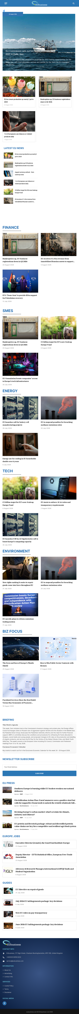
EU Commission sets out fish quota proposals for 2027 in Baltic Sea (29, 52)
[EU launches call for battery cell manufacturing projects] (20, 407)
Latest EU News (14, 148)
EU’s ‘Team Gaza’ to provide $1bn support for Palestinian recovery (20, 296)
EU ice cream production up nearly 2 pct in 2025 (18, 100)
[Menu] (6, 3)
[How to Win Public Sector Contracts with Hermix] (58, 648)
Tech (8, 471)
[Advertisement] (39, 214)
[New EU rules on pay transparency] (8, 915)
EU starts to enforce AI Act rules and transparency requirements (55, 503)
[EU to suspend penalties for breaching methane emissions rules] (58, 407)
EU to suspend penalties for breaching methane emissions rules (56, 423)
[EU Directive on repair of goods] (8, 892)
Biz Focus (12, 631)
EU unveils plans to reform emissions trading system (18, 620)
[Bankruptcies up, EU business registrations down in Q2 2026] (55, 86)
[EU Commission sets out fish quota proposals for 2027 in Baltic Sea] (39, 44)
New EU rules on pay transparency (31, 913)
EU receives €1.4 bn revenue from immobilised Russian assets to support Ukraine (25, 200)
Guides (7, 882)
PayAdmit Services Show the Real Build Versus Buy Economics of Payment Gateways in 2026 (19, 701)
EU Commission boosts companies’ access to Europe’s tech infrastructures (20, 379)
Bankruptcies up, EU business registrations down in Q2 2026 (55, 100)
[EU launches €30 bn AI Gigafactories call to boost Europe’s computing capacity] (20, 524)
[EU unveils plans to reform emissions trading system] (20, 604)
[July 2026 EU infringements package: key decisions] (8, 903)
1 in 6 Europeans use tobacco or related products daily (18, 135)
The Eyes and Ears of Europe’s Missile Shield (18, 664)
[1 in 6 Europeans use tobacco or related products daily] (19, 121)
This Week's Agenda (10, 725)
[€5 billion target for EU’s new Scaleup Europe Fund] (8, 193)
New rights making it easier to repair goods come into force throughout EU (18, 583)
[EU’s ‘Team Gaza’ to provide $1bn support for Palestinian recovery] (20, 281)
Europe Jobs (11, 836)
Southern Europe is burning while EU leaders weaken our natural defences (44, 789)
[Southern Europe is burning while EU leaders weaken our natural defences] (7, 790)
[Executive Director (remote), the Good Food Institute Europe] (8, 845)
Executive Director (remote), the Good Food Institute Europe (43, 843)
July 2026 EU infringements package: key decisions (39, 901)
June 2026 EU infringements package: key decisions (39, 924)
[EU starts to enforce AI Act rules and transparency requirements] (58, 488)
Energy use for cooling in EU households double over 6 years (19, 460)
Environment (16, 551)
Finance (11, 227)
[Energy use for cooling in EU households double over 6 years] (20, 444)
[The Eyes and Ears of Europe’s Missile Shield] (21, 648)
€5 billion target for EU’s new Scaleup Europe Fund (26, 191)
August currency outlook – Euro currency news (24, 173)
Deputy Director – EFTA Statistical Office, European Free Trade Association (44, 855)
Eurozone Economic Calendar (14, 747)
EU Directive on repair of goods (30, 889)
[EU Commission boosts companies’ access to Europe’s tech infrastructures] (20, 364)
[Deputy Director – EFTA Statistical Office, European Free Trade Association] (8, 857)
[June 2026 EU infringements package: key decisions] (8, 927)
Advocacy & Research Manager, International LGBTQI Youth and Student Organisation (45, 870)
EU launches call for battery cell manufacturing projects (16, 423)
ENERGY (10, 391)
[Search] (73, 3)
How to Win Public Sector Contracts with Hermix (57, 664)
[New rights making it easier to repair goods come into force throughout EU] (20, 568)
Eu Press (9, 783)
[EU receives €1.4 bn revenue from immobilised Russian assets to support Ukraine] (8, 202)
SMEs (8, 310)
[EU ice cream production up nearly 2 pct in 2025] (19, 86)
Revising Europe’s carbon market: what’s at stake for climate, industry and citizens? (42, 813)
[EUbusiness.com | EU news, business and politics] (39, 3)
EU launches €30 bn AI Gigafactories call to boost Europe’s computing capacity (20, 540)
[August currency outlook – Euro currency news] (8, 175)
